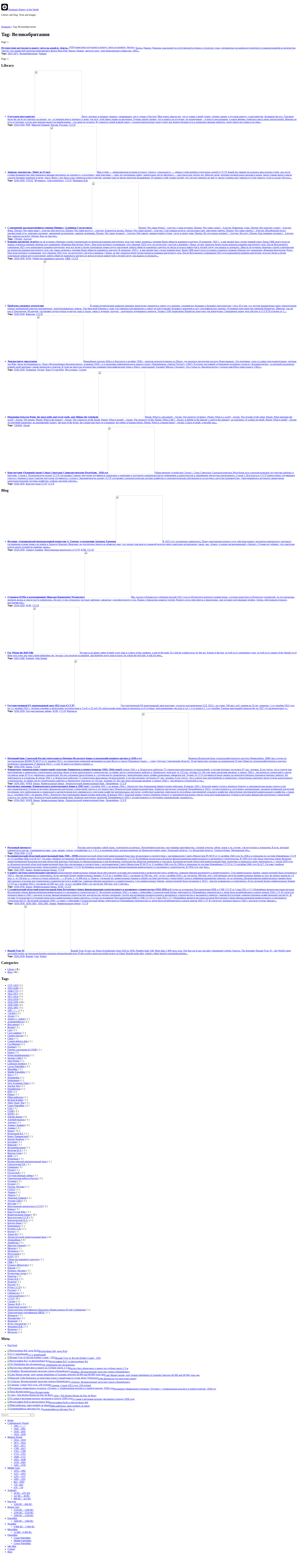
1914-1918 (12, 999)
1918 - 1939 (20, 1434)
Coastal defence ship (17, 1041)
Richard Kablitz (15, 1100)
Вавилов (30, 314)
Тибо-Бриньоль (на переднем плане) (117, 1378)
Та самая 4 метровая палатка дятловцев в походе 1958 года (103, 1399)
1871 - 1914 (20, 1442)
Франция (12, 1321)
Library (11, 969)
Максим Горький (41, 125)
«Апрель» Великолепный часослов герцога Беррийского (100, 1382)
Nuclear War (13, 1086)
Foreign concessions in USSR (22, 1049)
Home (10, 1420)
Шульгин (12, 1332)
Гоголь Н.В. (13, 1172)
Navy (10, 1074)
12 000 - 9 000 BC (23, 1532)
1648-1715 (12, 991)
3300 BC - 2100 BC (24, 1515)
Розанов (11, 1281)
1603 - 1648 (20, 1459)
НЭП (28, 258)
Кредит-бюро (14, 1223)
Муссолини (71, 369)
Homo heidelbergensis (18, 1055)
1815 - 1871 (20, 1445)
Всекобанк (13, 1158)
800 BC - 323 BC (22, 1498)
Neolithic (11, 1524)
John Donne (41, 658)
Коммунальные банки (52, 783)
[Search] (32, 1415)
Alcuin (26, 425)
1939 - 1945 (20, 1431)
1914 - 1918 (20, 1440)
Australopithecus (15, 1021)
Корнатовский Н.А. (17, 1220)
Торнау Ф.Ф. (14, 1304)
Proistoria (6, 26)
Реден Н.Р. (12, 1279)
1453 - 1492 (20, 1470)
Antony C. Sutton (16, 1019)
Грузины (12, 1181)
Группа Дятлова (15, 1186)
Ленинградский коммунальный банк (84, 783)
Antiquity (12, 1490)
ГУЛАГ (29, 180)
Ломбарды (12, 1242)
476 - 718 (18, 1487)
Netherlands (13, 1080)
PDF (28, 125)
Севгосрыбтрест (55, 180)
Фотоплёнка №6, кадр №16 (53, 1351)
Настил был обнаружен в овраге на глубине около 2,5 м (98, 1368)
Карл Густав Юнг (55, 369)
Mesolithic (12, 1069)
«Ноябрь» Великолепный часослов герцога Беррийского (100, 1371)
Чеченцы (12, 1329)
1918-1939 (19, 125)
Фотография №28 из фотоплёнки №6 (68, 1402)
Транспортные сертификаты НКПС (26, 1312)
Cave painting (14, 1033)
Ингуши (11, 1203)
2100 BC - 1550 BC (24, 1512)
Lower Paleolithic (16, 1066)
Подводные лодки (17, 1273)
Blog (9, 972)
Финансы (72, 711)
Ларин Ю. (12, 1234)
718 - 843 (18, 1484)
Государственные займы (38, 711)
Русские (63, 125)
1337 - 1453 (20, 1473)
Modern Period (14, 1437)
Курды (10, 1231)
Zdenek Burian (14, 1116)
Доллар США (14, 1200)
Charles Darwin (15, 1035)
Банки (29, 766)
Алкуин (27, 239)
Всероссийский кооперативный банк (27, 1161)
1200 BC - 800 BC (23, 1504)
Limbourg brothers (16, 1063)
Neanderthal (13, 1077)
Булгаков (12, 1142)
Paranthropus (13, 1088)
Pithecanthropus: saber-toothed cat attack (70, 1406)
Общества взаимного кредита (48, 258)
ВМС (10, 1156)
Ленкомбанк (112, 783)
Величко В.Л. (14, 1150)
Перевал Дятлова (16, 1270)
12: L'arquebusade (37, 1354)
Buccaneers (13, 1024)
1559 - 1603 (20, 1462)
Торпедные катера (17, 1307)
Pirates (10, 1094)
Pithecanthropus (15, 1097)
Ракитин (11, 1276)
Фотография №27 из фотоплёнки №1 (68, 1361)
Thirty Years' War (16, 1102)
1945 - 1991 (20, 1428)
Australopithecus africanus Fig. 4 (58, 1409)
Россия (54, 125)
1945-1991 (19, 870)
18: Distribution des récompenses (58, 1365)
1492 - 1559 (20, 1465)
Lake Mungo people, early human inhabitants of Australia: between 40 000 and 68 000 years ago (152, 1375)
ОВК (67, 258)
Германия (31, 369)
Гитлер (40, 369)
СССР (72, 125)
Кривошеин (13, 1226)
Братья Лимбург (15, 1139)
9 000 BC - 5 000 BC (24, 1526)
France (43, 956)
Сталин (82, 369)
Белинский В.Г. (15, 1133)
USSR (10, 1111)
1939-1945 (19, 783)
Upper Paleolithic (16, 1105)
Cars (36, 956)
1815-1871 (13, 53)
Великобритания (28, 53)
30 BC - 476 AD (22, 1493)
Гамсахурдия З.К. (16, 1164)
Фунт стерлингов (16, 1323)
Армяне (11, 1128)
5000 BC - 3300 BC (24, 1521)
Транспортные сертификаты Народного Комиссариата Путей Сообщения (46, 1309)
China (10, 1038)
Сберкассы (13, 1293)
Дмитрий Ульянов (17, 1198)
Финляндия (13, 1318)
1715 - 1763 (20, 1454)
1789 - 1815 (20, 1448)
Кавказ (11, 1209)
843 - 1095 (19, 1482)
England (30, 658)
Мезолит (12, 1248)
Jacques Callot (14, 1058)
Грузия (11, 1184)
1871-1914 (12, 996)
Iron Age (11, 1501)
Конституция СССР (36, 483)
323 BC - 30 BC (22, 1496)
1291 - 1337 (20, 1476)
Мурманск (39, 180)
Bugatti (29, 956)
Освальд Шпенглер (17, 1265)
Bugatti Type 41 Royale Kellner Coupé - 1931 (78, 1358)
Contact (11, 1549)
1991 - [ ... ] (13, 1010)
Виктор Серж (14, 1153)
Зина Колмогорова (39, 1392)
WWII (29, 783)
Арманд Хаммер (34, 549)
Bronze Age (13, 1507)
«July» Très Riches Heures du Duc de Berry (75, 1395)
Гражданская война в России (22, 1178)
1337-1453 (12, 985)
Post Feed (12, 1345)
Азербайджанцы (16, 1119)
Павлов (11, 1267)
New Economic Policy (18, 1083)
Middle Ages (13, 1468)
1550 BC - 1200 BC (24, 1510)
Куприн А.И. (14, 1228)
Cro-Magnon (13, 1044)
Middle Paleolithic (16, 1072)
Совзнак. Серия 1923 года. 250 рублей (70, 1385)
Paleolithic (12, 1535)
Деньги (11, 1195)
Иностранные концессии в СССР (61, 549)
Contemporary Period (18, 1423)
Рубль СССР (14, 1287)
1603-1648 (19, 658)
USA (10, 1108)
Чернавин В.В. (80, 180)
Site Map (11, 1546)
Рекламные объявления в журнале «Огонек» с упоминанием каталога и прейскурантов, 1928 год (164, 1388)
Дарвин (42, 53)
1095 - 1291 (20, 1479)
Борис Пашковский (17, 1136)
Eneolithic (12, 1518)
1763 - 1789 (20, 1451)
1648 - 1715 (20, 1456)
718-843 (18, 239)
